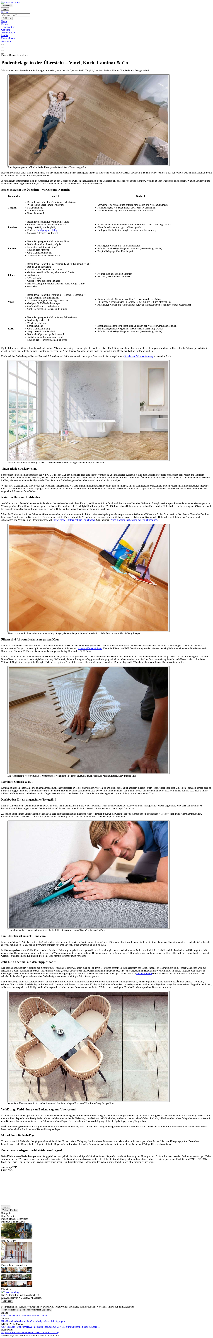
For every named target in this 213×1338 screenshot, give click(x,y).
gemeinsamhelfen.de (41, 1326)
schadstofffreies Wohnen (90, 648)
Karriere (14, 1326)
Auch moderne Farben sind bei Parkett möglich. (134, 520)
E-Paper (14, 1315)
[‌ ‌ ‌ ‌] (106, 1177)
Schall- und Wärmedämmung (138, 356)
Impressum (6, 1332)
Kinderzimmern (144, 973)
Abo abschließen (22, 1321)
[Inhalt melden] (2, 53)
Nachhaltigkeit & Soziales (86, 1326)
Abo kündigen (38, 1321)
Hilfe (3, 1321)
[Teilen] (2, 47)
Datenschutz (33, 1332)
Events (27, 1315)
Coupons (34, 1315)
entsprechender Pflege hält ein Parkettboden (74, 520)
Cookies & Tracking (49, 1332)
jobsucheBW (24, 1326)
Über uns (5, 1326)
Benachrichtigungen (55, 1321)
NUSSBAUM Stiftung (62, 1326)
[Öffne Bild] (88, 120)
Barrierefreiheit (19, 1332)
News (21, 1315)
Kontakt (10, 1321)
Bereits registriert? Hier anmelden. (35, 1310)
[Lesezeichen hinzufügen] (2, 50)
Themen (43, 1315)
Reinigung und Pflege (47, 230)
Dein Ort (5, 1315)
